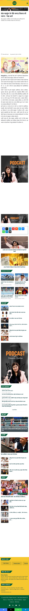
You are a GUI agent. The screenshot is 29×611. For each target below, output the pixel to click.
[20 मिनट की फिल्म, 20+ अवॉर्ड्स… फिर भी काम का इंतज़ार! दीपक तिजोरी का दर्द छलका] (4, 514)
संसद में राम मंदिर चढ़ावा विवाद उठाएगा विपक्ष (16, 463)
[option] (14, 424)
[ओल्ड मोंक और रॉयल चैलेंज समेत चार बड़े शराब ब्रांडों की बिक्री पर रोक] (4, 314)
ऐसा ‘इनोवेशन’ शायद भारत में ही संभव (15, 318)
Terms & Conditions (18, 599)
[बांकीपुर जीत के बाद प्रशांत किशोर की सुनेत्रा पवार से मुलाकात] (4, 332)
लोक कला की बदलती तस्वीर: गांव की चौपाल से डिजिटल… (13, 496)
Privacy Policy (10, 599)
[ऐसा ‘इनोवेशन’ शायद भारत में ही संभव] (4, 320)
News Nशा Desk (5, 54)
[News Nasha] (14, 3)
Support (24, 599)
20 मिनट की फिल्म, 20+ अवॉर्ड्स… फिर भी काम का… (18, 512)
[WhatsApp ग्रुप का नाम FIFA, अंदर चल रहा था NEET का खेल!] (4, 326)
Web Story (17, 601)
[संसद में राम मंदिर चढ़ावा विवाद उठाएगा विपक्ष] (4, 465)
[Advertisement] (14, 37)
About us (5, 599)
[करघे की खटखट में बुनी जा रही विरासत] (4, 338)
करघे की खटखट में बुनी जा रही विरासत (15, 336)
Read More (4, 580)
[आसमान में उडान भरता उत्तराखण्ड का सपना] (7, 277)
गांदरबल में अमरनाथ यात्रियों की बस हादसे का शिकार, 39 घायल (14, 430)
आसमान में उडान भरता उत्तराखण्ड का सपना (16, 306)
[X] (6, 228)
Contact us (12, 601)
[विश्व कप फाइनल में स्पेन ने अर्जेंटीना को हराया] (21, 290)
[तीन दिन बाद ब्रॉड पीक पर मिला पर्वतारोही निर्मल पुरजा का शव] (21, 277)
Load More (14, 409)
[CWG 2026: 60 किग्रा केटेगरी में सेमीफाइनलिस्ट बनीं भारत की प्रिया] (7, 290)
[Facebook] (3, 228)
